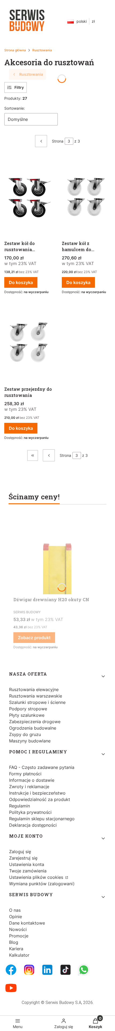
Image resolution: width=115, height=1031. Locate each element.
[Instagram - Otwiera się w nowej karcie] (29, 969)
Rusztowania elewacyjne (34, 689)
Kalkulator (19, 955)
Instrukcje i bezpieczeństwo (37, 793)
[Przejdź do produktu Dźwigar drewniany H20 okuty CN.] (57, 554)
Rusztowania (42, 50)
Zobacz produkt (34, 637)
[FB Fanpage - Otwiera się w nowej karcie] (11, 969)
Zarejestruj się (23, 858)
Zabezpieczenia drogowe (34, 721)
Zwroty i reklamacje (29, 786)
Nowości (18, 929)
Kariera (16, 948)
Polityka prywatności (30, 812)
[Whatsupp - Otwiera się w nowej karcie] (83, 969)
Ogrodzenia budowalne (32, 728)
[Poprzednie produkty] (49, 455)
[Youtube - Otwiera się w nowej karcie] (11, 988)
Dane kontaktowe (27, 923)
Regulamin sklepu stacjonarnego (42, 818)
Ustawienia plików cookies (36, 877)
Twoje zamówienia (28, 870)
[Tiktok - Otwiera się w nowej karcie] (65, 969)
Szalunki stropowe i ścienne (37, 702)
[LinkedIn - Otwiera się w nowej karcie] (47, 969)
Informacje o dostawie (31, 780)
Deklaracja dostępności (33, 825)
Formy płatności (25, 773)
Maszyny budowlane (30, 740)
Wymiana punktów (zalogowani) (42, 883)
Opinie (15, 916)
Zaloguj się (20, 851)
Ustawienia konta (26, 864)
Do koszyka (21, 282)
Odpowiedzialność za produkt (39, 799)
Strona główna (15, 50)
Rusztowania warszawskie (35, 696)
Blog (13, 942)
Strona (57, 141)
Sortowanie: (14, 108)
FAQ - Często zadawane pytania (41, 767)
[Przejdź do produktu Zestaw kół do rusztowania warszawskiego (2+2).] (28, 197)
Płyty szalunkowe (26, 715)
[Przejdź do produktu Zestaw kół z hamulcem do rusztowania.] (86, 197)
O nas (15, 910)
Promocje (18, 935)
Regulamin (19, 805)
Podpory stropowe (28, 708)
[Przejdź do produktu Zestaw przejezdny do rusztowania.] (28, 343)
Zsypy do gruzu (25, 734)
